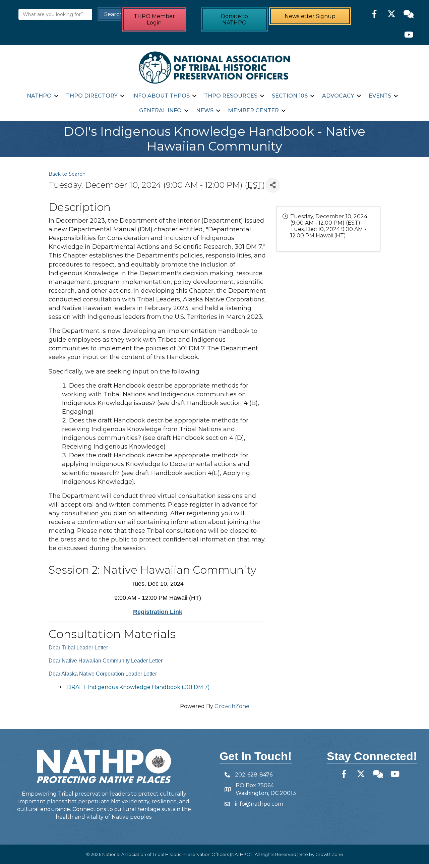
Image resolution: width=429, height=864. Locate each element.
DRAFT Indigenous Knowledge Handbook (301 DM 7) (138, 687)
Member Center (253, 110)
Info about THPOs (161, 96)
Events (380, 96)
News (204, 110)
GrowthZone (231, 706)
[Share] (272, 185)
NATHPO (39, 96)
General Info (160, 110)
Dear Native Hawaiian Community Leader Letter (106, 661)
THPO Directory (92, 96)
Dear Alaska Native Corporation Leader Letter (103, 674)
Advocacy (338, 96)
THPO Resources (230, 96)
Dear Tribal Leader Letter (78, 647)
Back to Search (67, 174)
